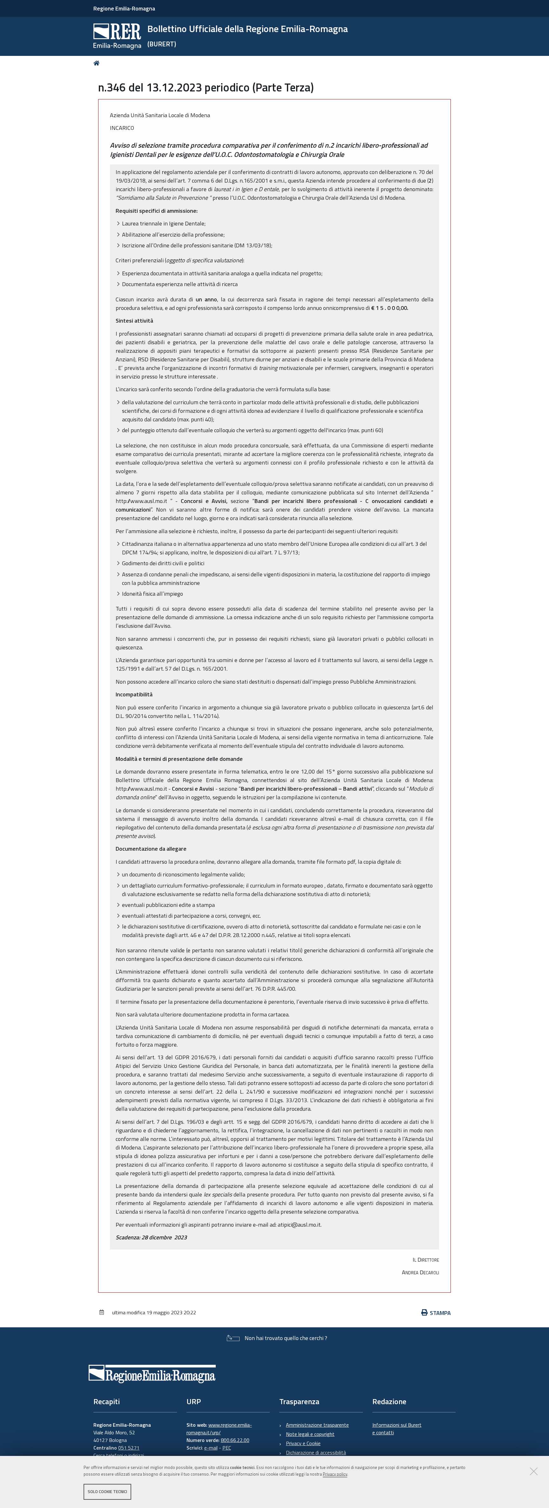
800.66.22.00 (235, 1440)
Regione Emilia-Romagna (124, 8)
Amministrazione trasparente (317, 1425)
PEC (226, 1447)
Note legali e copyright (310, 1434)
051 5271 (128, 1447)
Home (97, 63)
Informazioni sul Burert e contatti (397, 1428)
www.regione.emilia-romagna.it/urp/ (219, 1428)
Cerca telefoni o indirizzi (118, 1455)
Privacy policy (335, 1474)
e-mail (211, 1447)
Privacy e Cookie (303, 1443)
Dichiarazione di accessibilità (316, 1452)
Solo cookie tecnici (107, 1491)
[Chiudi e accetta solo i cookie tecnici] (534, 1471)
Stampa (440, 1313)
